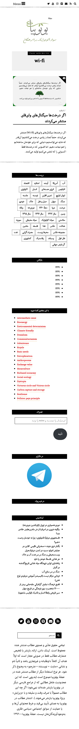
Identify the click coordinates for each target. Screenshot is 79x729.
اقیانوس (61, 189)
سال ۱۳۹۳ (52, 214)
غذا (44, 226)
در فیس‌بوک (39, 501)
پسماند (51, 238)
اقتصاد (26, 183)
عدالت (62, 226)
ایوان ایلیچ (60, 196)
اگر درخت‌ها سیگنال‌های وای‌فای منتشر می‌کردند (43, 118)
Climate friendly (25, 331)
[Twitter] (48, 3)
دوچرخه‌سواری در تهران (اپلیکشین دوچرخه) (41, 525)
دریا (53, 208)
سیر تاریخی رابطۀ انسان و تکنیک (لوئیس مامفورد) (39, 593)
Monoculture (23, 369)
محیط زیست (43, 232)
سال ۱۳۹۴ (39, 214)
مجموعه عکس (59, 232)
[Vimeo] (62, 3)
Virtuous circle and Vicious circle (33, 386)
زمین (63, 214)
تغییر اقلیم (47, 196)
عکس (52, 226)
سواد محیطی (31, 220)
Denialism (22, 335)
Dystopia (21, 382)
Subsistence (23, 343)
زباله (21, 208)
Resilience (22, 394)
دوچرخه (31, 208)
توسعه (35, 196)
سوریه (18, 220)
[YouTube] (53, 3)
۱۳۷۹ (57, 267)
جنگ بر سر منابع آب (51, 572)
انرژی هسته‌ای (48, 189)
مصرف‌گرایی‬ (27, 232)
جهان (53, 202)
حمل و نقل (42, 202)
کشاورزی (27, 238)
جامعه (25, 196)
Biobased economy (26, 373)
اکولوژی (24, 189)
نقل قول (61, 238)
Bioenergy (22, 322)
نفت (16, 232)
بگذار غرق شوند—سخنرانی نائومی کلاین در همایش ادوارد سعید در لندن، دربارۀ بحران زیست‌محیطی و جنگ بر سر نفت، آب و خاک (41, 550)
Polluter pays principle (28, 399)
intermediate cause (26, 318)
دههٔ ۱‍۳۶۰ (43, 208)
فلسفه (35, 226)
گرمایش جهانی (58, 245)
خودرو (21, 202)
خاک (31, 202)
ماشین (25, 226)
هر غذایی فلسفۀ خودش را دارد (47, 559)
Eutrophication (24, 356)
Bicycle (20, 348)
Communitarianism (27, 339)
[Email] (66, 3)
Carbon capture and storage (31, 390)
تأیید (60, 434)
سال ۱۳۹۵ (26, 214)
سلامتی (61, 220)
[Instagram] (57, 3)
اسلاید (61, 110)
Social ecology (24, 377)
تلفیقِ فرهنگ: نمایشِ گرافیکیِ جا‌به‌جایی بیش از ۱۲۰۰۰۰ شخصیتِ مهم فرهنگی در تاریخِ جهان (39, 586)
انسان (34, 189)
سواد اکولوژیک (47, 220)
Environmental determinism (31, 327)
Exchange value (24, 365)
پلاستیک (40, 238)
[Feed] (70, 3)
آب (63, 183)
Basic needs (22, 352)
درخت (62, 208)
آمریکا (55, 183)
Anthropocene (24, 360)
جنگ (62, 202)
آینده (46, 183)
